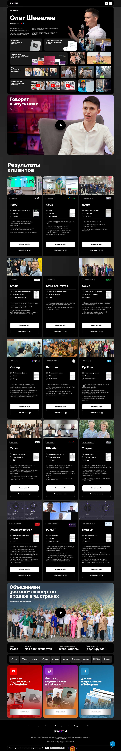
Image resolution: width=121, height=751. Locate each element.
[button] (110, 3)
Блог (69, 726)
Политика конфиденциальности (80, 737)
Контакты (90, 726)
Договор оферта (36, 737)
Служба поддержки (60, 738)
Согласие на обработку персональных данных (56, 737)
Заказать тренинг (60, 726)
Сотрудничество (79, 726)
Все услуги (48, 726)
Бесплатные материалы (35, 726)
